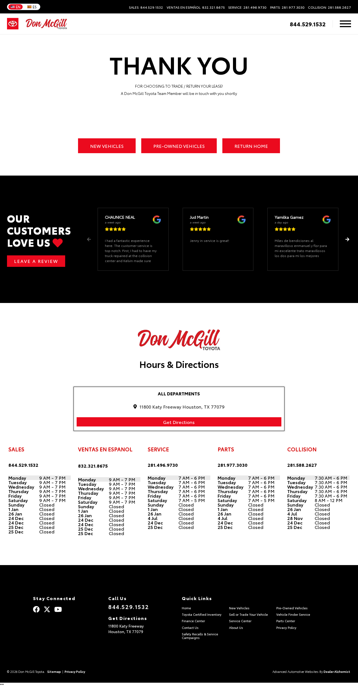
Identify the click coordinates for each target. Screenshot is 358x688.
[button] (347, 239)
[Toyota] (12, 24)
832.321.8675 (93, 465)
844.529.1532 (308, 24)
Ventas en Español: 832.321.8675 (196, 7)
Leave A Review (36, 261)
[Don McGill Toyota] (46, 24)
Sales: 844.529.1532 (146, 7)
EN (18, 6)
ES (35, 6)
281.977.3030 (233, 464)
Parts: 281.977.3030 (287, 7)
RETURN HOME (251, 146)
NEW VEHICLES (107, 146)
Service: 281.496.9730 (247, 7)
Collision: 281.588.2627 (329, 7)
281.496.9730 (163, 464)
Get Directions (179, 422)
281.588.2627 (302, 464)
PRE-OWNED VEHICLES (179, 146)
